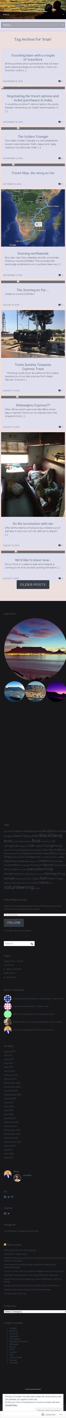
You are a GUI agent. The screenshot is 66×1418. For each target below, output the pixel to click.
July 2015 (8, 1150)
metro (44, 861)
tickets (27, 878)
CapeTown (24, 846)
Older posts (33, 584)
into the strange (33, 6)
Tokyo (35, 878)
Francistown (10, 853)
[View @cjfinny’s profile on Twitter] (8, 1213)
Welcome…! (10, 973)
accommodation (13, 831)
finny (15, 1030)
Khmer (12, 1347)
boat (8, 841)
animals (37, 831)
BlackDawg (50, 835)
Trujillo (59, 878)
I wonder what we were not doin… (38, 1014)
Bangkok (9, 836)
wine (37, 888)
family (53, 849)
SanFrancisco (31, 874)
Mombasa (57, 861)
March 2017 (9, 1071)
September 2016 (12, 1095)
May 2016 (8, 1110)
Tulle (13, 883)
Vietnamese (15, 1357)
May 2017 (8, 1063)
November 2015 (12, 1134)
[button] (14, 691)
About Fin (11, 977)
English (12, 1328)
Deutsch (13, 1336)
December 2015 (12, 1130)
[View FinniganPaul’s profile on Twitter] (8, 1197)
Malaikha (10, 861)
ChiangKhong (52, 846)
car (32, 845)
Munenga (24, 865)
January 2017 (10, 1079)
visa (50, 883)
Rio (22, 874)
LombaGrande (48, 857)
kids (22, 857)
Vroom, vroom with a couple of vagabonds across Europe (33, 1271)
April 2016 (8, 1114)
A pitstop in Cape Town (52, 998)
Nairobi (48, 865)
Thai (11, 1355)
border (15, 841)
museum (36, 865)
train (44, 878)
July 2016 (8, 1102)
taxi (48, 873)
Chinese (13, 1362)
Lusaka (60, 857)
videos (43, 882)
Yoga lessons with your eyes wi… (38, 1030)
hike (39, 853)
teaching (58, 873)
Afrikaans (14, 1344)
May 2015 (8, 1157)
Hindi (12, 1349)
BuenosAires (25, 841)
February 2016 (11, 1122)
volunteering (19, 887)
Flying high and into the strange (20, 1250)
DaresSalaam (35, 850)
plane (31, 869)
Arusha (48, 831)
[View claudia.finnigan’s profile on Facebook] (5, 1213)
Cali (53, 841)
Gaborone (28, 853)
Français (13, 1333)
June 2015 (9, 1153)
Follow (13, 922)
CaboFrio (45, 841)
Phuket (23, 869)
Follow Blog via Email (15, 900)
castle (38, 846)
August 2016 (10, 1098)
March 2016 (9, 1118)
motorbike (11, 865)
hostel (46, 853)
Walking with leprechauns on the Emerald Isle (27, 1289)
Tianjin (19, 878)
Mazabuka (22, 861)
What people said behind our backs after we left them (32, 1285)
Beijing (28, 836)
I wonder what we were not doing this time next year (31, 1275)
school (41, 874)
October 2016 (11, 1091)
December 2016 (12, 1083)
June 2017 (9, 1059)
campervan (12, 845)
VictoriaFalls (32, 883)
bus (36, 840)
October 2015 (11, 1138)
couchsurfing (11, 850)
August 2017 (10, 1051)
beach (18, 836)
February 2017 (11, 1075)
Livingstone (33, 856)
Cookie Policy (11, 1405)
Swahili (12, 1352)
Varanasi (20, 883)
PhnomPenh (12, 869)
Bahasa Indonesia (18, 1341)
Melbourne (33, 861)
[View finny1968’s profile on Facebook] (5, 1197)
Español (13, 1331)
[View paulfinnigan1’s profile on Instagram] (12, 1197)
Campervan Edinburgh (25, 998)
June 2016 (9, 1106)
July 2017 (8, 1055)
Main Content (14, 1245)
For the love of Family (15, 1293)
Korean (13, 1360)
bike (35, 836)
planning (45, 869)
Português (14, 1339)
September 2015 (12, 1142)
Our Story (9, 965)
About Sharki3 (13, 969)
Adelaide (28, 831)
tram (52, 878)
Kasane (15, 857)
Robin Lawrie (20, 1022)
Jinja (7, 857)
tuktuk (7, 883)
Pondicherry (12, 873)
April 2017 (8, 1067)
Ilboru (54, 853)
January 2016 (10, 1126)
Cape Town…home (13, 961)
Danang (22, 850)
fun (19, 853)
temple (9, 878)
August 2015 (10, 1146)
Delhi (45, 850)
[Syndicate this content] (5, 1245)
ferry (61, 850)
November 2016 (12, 1087)
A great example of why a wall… (46, 1022)
